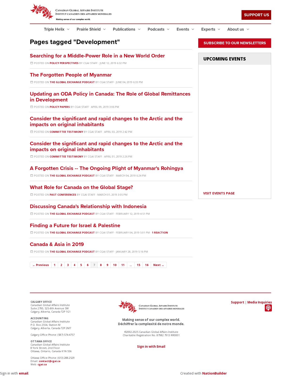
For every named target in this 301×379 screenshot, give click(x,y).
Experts (208, 29)
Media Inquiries (259, 302)
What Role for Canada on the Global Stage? (81, 187)
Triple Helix (54, 29)
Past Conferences (63, 194)
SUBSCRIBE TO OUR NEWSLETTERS (235, 43)
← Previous (40, 265)
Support (237, 302)
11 (123, 265)
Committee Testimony (66, 131)
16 (146, 265)
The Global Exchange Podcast (72, 82)
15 (138, 265)
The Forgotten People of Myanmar (71, 75)
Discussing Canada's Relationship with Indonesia (88, 206)
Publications (124, 29)
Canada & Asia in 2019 (57, 244)
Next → (158, 265)
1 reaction (160, 232)
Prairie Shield (89, 29)
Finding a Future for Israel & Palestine (75, 225)
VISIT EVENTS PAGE (219, 193)
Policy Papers (60, 107)
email (23, 373)
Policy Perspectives (64, 63)
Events (183, 29)
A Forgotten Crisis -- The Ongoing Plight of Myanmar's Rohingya (106, 168)
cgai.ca (42, 364)
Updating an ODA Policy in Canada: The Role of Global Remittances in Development (110, 97)
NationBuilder (214, 373)
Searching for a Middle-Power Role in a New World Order (97, 55)
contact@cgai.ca (49, 361)
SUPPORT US (256, 14)
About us (236, 29)
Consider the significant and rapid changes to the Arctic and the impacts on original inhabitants (106, 121)
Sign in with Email (151, 346)
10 (114, 265)
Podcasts (156, 29)
